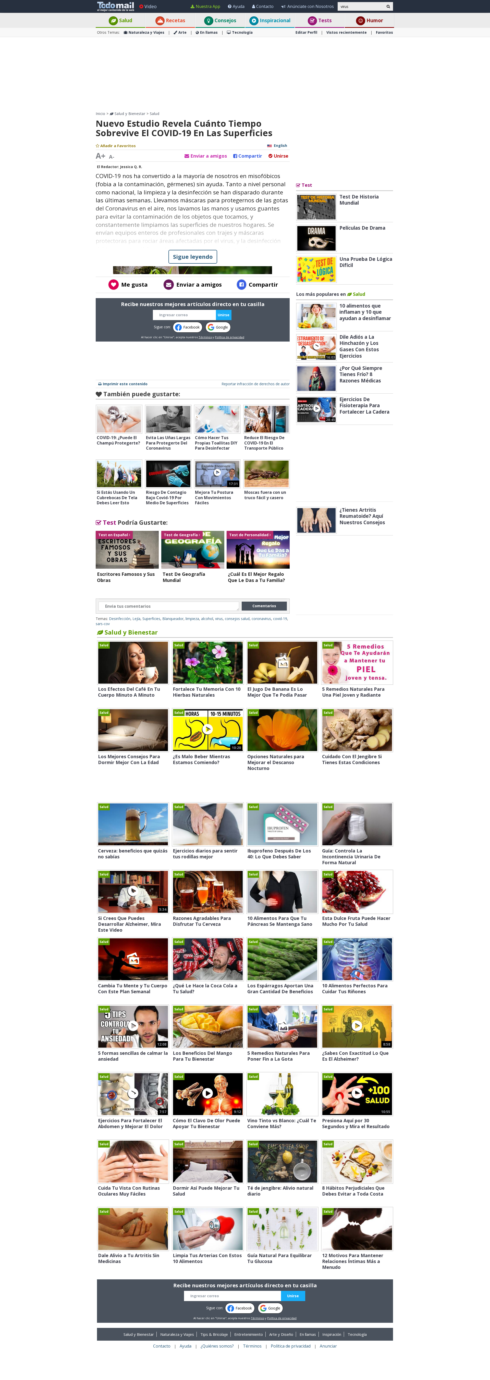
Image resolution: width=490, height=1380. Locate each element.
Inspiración (331, 1334)
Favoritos (384, 32)
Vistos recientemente (346, 32)
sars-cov (103, 623)
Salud (125, 20)
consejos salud (237, 618)
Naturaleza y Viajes (146, 32)
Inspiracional (274, 20)
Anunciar (328, 1346)
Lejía (136, 618)
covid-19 (280, 618)
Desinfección (119, 618)
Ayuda (238, 6)
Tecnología (242, 32)
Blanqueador (172, 618)
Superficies (151, 618)
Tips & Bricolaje (214, 1334)
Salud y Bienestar (129, 113)
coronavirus (261, 618)
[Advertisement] (245, 74)
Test (108, 522)
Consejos (224, 20)
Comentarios (264, 605)
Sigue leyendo (193, 256)
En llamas (209, 32)
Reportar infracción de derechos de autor (256, 383)
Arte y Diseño (281, 1334)
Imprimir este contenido (125, 383)
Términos (205, 337)
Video (150, 6)
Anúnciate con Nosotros (310, 6)
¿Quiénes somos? (217, 1346)
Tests (324, 20)
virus (219, 618)
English (280, 145)
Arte (182, 32)
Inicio (100, 113)
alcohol (207, 618)
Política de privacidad (229, 337)
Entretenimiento (248, 1334)
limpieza (192, 618)
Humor (374, 20)
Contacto (265, 6)
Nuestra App (208, 6)
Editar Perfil (306, 32)
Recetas (175, 20)
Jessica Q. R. (131, 166)
